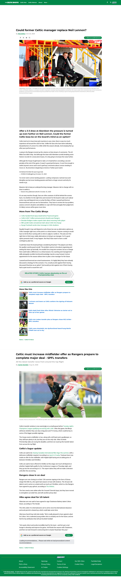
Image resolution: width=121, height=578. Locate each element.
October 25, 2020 (41, 174)
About (40, 2)
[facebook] (107, 2)
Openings (44, 561)
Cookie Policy (79, 564)
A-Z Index (44, 567)
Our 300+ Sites (79, 561)
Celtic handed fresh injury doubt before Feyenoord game (39, 216)
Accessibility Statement (27, 567)
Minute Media (10, 571)
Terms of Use (61, 564)
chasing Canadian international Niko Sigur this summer (51, 453)
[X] (110, 2)
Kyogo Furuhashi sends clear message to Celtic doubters (40, 225)
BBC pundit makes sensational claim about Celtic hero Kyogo (41, 223)
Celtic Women (32, 2)
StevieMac (21, 34)
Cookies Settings (62, 567)
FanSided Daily (96, 561)
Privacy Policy (45, 564)
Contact (59, 561)
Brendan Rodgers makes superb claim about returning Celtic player (43, 220)
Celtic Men (23, 2)
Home (21, 339)
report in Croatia (54, 455)
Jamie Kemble (23, 365)
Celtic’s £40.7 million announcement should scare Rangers (40, 218)
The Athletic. (50, 486)
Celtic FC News (29, 339)
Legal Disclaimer (96, 564)
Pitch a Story (23, 564)
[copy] (29, 37)
